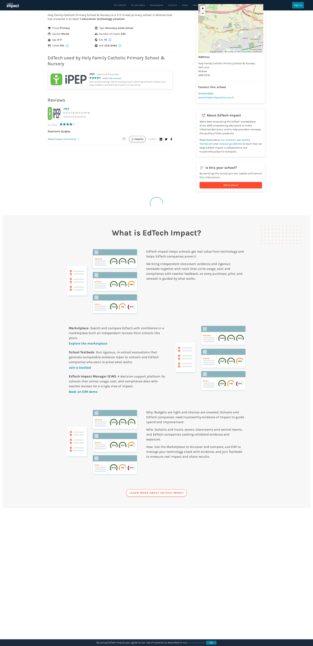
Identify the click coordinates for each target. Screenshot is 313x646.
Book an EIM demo (83, 392)
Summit (172, 5)
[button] (161, 139)
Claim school (231, 185)
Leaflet (230, 51)
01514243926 (206, 93)
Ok (211, 642)
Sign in (298, 5)
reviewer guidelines (230, 143)
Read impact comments (62, 139)
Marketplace (156, 5)
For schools (120, 5)
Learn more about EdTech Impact (157, 492)
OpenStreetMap (244, 51)
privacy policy (196, 642)
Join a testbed (80, 367)
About (196, 5)
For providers (138, 5)
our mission (228, 139)
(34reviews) (114, 78)
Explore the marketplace (88, 343)
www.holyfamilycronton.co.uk (216, 97)
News (185, 5)
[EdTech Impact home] (13, 5)
